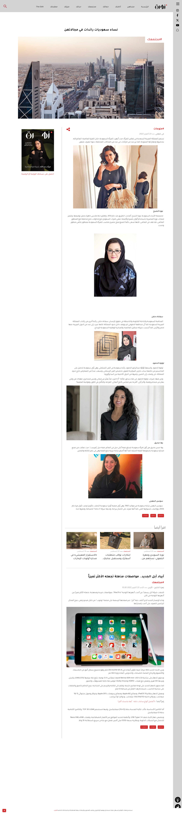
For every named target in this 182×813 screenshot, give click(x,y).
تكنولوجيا (144, 727)
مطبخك (54, 7)
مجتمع (161, 515)
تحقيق (153, 515)
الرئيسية (145, 7)
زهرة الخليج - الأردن (156, 588)
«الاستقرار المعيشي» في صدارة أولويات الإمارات (84, 557)
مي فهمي (159, 134)
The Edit (40, 7)
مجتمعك (92, 7)
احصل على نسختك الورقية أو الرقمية (37, 174)
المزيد (55, 810)
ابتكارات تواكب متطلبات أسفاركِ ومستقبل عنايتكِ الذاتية (116, 557)
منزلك (66, 7)
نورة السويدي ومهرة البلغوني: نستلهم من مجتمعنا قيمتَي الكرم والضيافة (153, 557)
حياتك (78, 7)
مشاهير (131, 7)
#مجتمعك (160, 551)
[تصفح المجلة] (178, 807)
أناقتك (118, 7)
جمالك (106, 7)
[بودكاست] (178, 800)
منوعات (145, 515)
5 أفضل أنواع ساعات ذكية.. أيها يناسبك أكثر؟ (136, 702)
